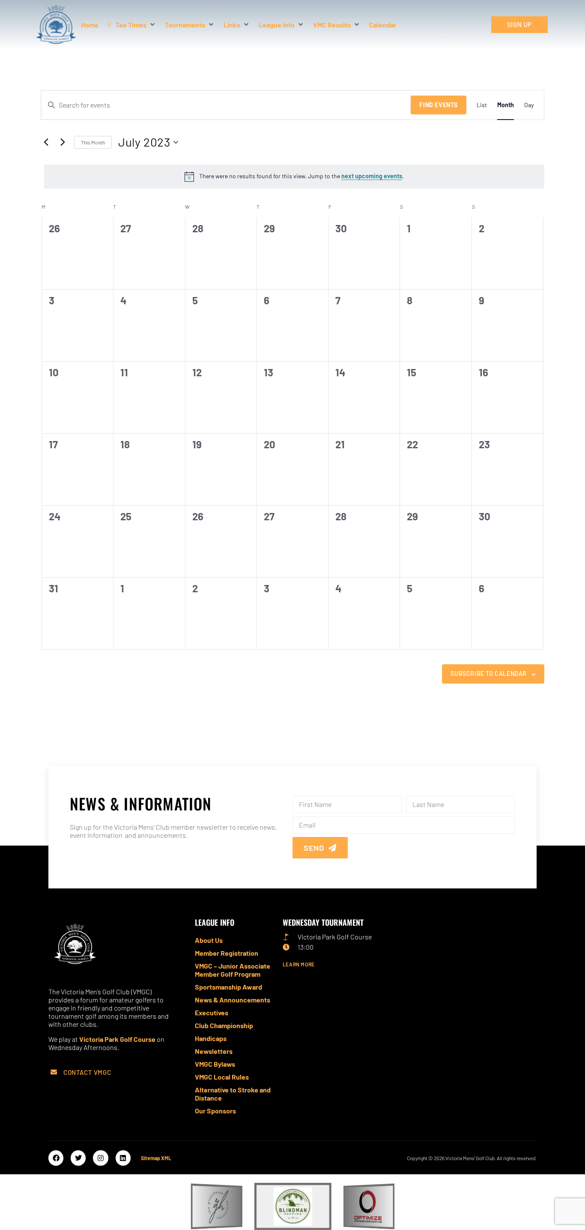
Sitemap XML (156, 1158)
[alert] (294, 177)
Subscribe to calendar (489, 673)
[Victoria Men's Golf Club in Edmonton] (56, 24)
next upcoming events (371, 176)
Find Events (438, 104)
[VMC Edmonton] (101, 945)
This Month (93, 142)
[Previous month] (46, 142)
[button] (113, 1072)
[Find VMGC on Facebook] (55, 1157)
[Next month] (62, 142)
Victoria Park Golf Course (117, 1039)
